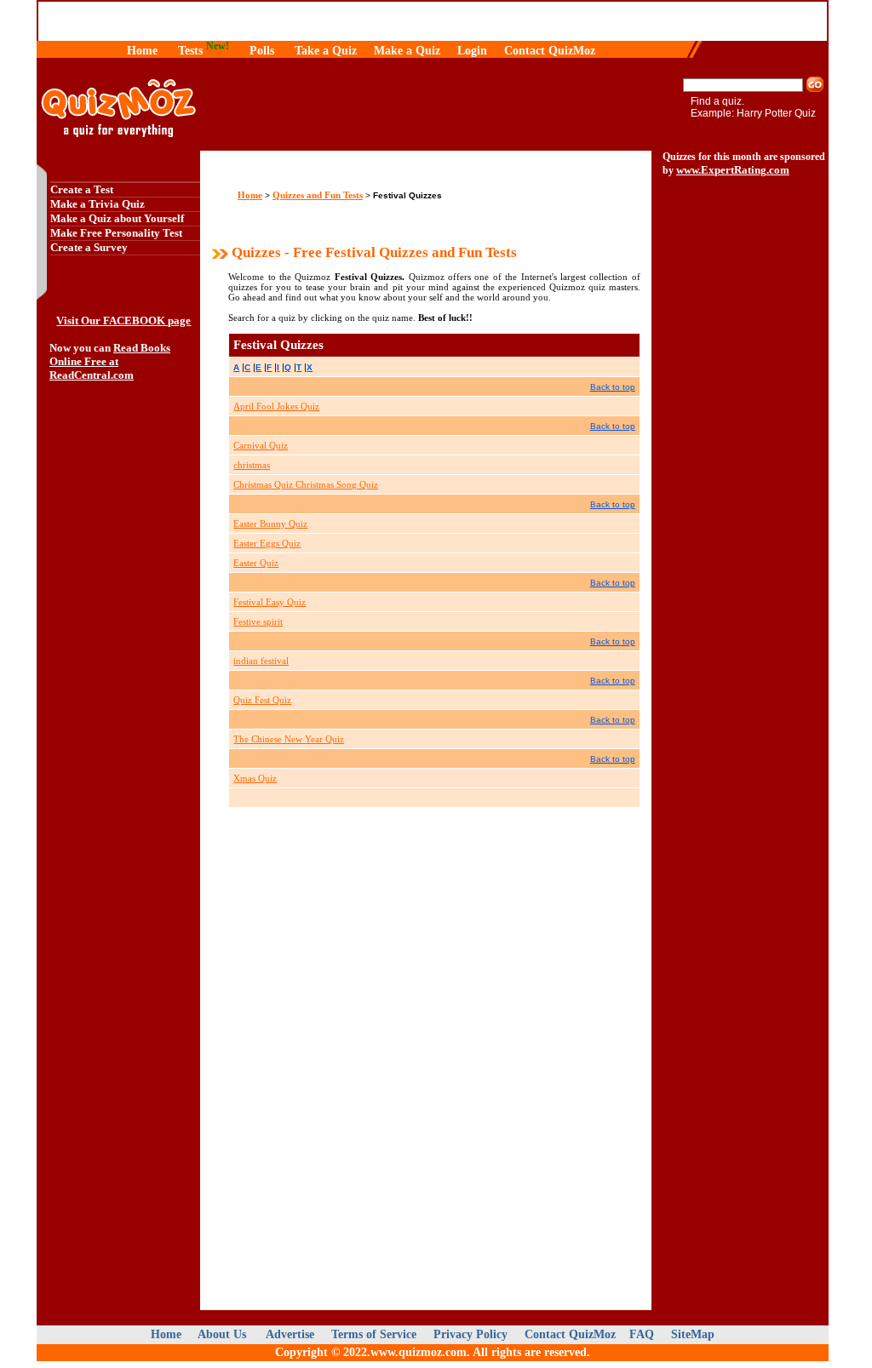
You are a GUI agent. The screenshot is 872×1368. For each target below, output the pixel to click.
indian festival (261, 660)
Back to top (612, 387)
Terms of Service (373, 1334)
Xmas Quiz (255, 778)
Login (472, 50)
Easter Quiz (255, 563)
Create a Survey (89, 247)
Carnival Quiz (260, 445)
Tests (190, 50)
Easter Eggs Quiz (267, 543)
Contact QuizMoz (549, 50)
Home (142, 50)
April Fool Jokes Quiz (276, 406)
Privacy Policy (470, 1334)
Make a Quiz (407, 50)
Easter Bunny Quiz (270, 523)
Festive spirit (258, 621)
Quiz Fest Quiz (262, 700)
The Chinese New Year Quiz (288, 739)
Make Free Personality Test (116, 232)
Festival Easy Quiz (269, 602)
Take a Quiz (326, 50)
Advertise (290, 1334)
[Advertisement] (118, 697)
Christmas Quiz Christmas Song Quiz (305, 484)
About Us (224, 1334)
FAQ (643, 1334)
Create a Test (81, 189)
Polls (262, 50)
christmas (251, 465)
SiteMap (692, 1334)
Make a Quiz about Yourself (117, 218)
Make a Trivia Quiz (97, 203)
